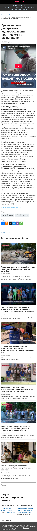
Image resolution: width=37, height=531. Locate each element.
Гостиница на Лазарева (21, 7)
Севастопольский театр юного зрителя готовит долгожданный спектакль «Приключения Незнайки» (17, 309)
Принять (32, 526)
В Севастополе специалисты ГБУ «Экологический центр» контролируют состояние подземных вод (18, 349)
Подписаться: (6, 212)
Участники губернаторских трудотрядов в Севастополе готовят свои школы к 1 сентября (17, 389)
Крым (32, 7)
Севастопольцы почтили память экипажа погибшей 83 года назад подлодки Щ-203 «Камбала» (16, 428)
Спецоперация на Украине (18, 9)
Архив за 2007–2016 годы (25, 510)
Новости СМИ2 (6, 232)
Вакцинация (5, 207)
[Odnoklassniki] (6, 223)
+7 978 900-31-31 (6, 510)
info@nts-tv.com (10, 512)
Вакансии (5, 500)
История (5, 495)
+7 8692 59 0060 (6, 508)
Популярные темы (19, 5)
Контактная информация (12, 498)
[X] (10, 223)
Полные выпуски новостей (25, 512)
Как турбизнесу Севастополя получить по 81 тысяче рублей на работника (16, 468)
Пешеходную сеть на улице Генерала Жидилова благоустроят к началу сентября (18, 269)
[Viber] (17, 223)
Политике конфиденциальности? (15, 528)
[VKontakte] (3, 223)
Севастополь (7, 7)
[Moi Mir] (14, 223)
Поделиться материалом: (11, 220)
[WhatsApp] (21, 223)
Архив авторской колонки (25, 508)
